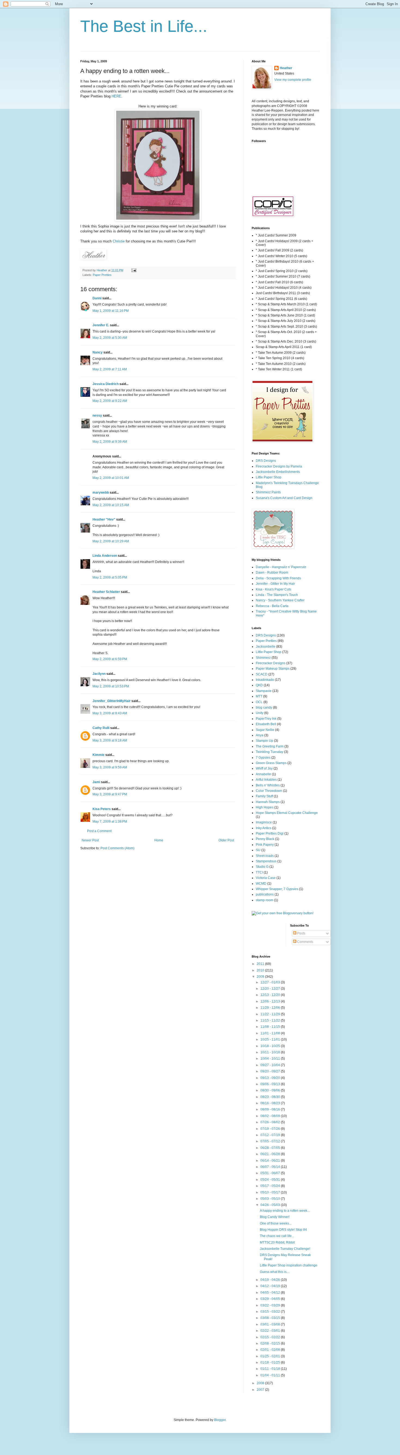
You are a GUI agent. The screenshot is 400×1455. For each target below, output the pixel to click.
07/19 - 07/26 (270, 1129)
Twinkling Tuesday (269, 752)
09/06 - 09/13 (270, 1084)
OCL (259, 702)
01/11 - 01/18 (270, 1369)
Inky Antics (263, 828)
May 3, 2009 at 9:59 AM (110, 767)
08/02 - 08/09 (270, 1116)
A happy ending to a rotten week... (285, 1211)
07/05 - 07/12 (270, 1141)
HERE (116, 96)
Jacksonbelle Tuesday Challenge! (285, 1249)
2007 (261, 1390)
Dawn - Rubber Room (272, 572)
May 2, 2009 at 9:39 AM (110, 442)
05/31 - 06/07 (270, 1173)
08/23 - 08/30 (270, 1097)
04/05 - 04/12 (270, 1292)
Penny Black (265, 839)
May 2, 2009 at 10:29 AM (111, 541)
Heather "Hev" (104, 519)
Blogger (220, 1420)
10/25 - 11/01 (270, 1039)
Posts (300, 933)
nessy (97, 415)
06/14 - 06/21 (270, 1160)
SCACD (261, 674)
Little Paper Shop (268, 477)
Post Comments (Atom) (117, 848)
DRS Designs (266, 461)
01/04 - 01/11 (270, 1375)
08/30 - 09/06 (270, 1090)
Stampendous (266, 861)
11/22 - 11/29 (270, 1014)
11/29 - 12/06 (270, 1008)
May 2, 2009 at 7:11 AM (110, 369)
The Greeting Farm (270, 746)
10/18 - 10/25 (270, 1046)
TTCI (259, 872)
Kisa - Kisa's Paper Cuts (273, 589)
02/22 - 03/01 (270, 1331)
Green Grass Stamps (271, 763)
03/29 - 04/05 (270, 1299)
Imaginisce (264, 822)
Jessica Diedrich (106, 384)
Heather (286, 68)
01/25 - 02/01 (270, 1356)
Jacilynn (99, 674)
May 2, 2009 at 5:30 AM (110, 338)
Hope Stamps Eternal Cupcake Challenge (287, 813)
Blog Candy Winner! (275, 1217)
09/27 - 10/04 (270, 1065)
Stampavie (264, 691)
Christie (119, 241)
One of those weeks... (275, 1223)
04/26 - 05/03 (270, 1205)
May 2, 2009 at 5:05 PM (110, 577)
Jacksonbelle (265, 646)
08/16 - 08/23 (270, 1103)
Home (158, 840)
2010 (261, 970)
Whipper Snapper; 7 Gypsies (277, 889)
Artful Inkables (266, 780)
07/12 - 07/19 (270, 1135)
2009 (261, 977)
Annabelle (263, 774)
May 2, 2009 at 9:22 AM (110, 401)
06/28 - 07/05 (270, 1148)
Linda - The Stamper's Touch (277, 595)
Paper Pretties (102, 274)
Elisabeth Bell (266, 724)
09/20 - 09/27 (270, 1071)
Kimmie (98, 755)
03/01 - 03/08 (270, 1324)
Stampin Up (264, 741)
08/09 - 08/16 (270, 1109)
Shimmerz (263, 658)
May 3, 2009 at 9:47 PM (110, 794)
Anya (259, 735)
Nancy (98, 352)
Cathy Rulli (101, 728)
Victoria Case (266, 878)
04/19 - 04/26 (270, 1280)
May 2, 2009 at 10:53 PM (111, 686)
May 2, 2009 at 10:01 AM (111, 478)
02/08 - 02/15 (270, 1343)
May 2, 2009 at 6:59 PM (110, 659)
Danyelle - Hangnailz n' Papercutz (281, 567)
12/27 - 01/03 (270, 982)
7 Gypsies (263, 757)
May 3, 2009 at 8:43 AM (110, 713)
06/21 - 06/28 (270, 1154)
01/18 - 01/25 (270, 1362)
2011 (261, 964)
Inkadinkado (265, 680)
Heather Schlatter (106, 592)
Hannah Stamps (268, 802)
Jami (96, 782)
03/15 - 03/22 (270, 1312)
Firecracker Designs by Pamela (279, 466)
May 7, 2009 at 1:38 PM (110, 821)
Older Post (226, 840)
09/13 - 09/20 (270, 1078)
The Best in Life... (143, 26)
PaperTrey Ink (266, 719)
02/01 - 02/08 (270, 1350)
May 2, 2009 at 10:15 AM (111, 505)
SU (258, 850)
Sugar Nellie (265, 730)
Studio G (262, 867)
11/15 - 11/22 (270, 1020)
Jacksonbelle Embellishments (278, 472)
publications (265, 894)
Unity (259, 713)
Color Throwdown (269, 791)
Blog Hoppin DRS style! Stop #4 (283, 1230)
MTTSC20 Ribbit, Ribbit (277, 1242)
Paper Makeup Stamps (273, 668)
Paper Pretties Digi (270, 833)
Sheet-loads (265, 856)
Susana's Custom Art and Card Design (284, 498)
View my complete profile (292, 80)
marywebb (101, 492)
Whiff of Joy (264, 768)
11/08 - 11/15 (270, 1027)
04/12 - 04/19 (270, 1286)
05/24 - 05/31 (270, 1180)
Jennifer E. (101, 325)
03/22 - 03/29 (270, 1305)
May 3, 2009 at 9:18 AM (110, 740)
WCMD (261, 883)
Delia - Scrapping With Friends (278, 578)
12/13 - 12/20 (270, 995)
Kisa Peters (102, 809)
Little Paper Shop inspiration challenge (288, 1265)
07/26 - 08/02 (270, 1122)
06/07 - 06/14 (270, 1167)
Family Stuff (264, 796)
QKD (259, 685)
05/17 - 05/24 (270, 1186)
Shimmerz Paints (268, 492)
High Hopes (264, 807)
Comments (304, 942)
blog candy (264, 707)
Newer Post (90, 840)
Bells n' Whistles (268, 785)
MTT (259, 696)
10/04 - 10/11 (270, 1058)
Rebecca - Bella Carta (272, 606)
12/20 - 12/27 (270, 988)
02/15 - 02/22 (270, 1337)
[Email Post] (133, 270)
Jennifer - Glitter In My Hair (275, 584)
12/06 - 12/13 (270, 1001)
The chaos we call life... (277, 1236)
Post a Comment (99, 831)
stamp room (264, 900)
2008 (261, 1383)
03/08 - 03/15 (270, 1318)
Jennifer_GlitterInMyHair (112, 701)
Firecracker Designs (270, 663)
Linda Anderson (105, 556)
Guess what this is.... (275, 1272)
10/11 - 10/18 (270, 1052)
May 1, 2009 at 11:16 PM (111, 311)
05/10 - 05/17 (270, 1192)
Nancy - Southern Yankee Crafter (280, 600)
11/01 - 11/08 (270, 1033)
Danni (97, 298)
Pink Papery (265, 845)
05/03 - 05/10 (270, 1199)
